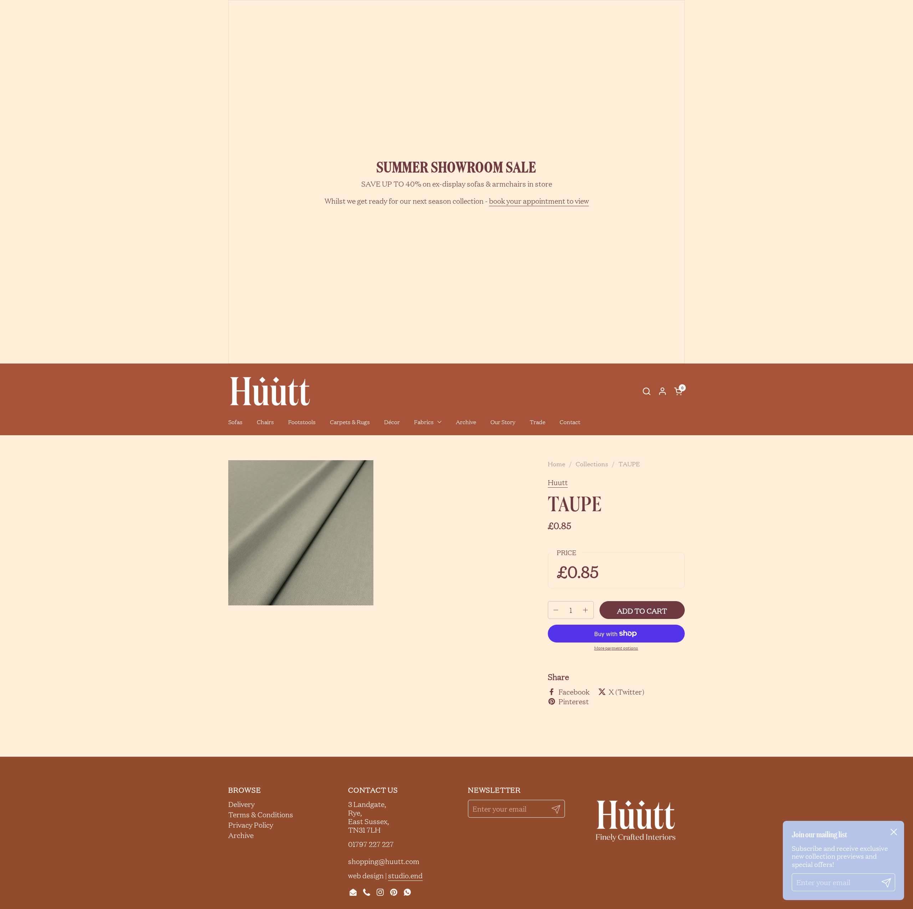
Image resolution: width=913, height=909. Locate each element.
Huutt (558, 482)
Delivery (241, 804)
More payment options (616, 647)
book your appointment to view (539, 201)
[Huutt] (270, 391)
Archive (241, 835)
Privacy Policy (250, 825)
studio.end (405, 875)
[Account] (662, 391)
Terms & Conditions (260, 814)
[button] (646, 391)
